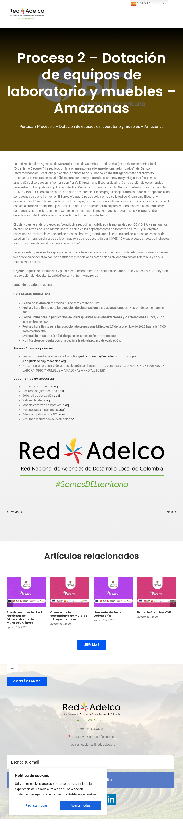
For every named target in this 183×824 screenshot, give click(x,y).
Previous (16, 512)
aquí (57, 386)
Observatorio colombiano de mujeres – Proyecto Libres (68, 615)
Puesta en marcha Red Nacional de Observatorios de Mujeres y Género (24, 617)
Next (170, 512)
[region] (58, 791)
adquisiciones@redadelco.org (45, 361)
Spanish (143, 3)
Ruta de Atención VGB (154, 612)
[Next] (173, 603)
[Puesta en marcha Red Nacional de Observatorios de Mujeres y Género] (26, 592)
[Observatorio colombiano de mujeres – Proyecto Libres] (69, 592)
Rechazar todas (37, 805)
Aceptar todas (80, 805)
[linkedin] (111, 799)
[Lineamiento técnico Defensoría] (113, 592)
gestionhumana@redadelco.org (100, 356)
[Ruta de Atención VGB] (156, 592)
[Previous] (10, 603)
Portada (26, 126)
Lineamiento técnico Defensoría (109, 614)
